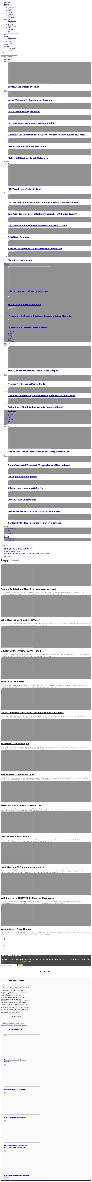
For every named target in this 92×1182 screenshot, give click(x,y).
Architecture (12, 48)
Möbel (6, 5)
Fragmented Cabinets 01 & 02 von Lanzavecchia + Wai (28, 589)
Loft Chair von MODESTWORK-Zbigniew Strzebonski (27, 898)
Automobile (12, 38)
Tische (10, 12)
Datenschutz (34, 1180)
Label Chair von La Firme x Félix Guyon (20, 620)
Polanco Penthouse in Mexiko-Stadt (26, 384)
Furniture (11, 50)
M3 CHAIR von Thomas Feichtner (17, 774)
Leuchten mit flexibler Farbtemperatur (28, 327)
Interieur (7, 19)
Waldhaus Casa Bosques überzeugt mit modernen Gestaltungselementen (46, 135)
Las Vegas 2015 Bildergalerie (22, 476)
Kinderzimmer (13, 33)
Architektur (8, 2)
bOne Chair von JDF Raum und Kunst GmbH (23, 867)
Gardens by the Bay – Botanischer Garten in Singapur (35, 523)
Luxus (6, 36)
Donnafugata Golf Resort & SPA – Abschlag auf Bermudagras (39, 465)
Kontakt (7, 556)
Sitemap (42, 1180)
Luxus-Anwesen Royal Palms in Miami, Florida (31, 123)
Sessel (10, 9)
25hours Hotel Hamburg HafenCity (25, 488)
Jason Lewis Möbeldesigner (15, 743)
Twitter (24, 1025)
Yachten (10, 43)
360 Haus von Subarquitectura (23, 87)
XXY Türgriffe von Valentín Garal (24, 189)
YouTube (4, 1025)
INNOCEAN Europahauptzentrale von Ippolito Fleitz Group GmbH (41, 395)
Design (6, 4)
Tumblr (10, 1025)
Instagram (17, 1025)
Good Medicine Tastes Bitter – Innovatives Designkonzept (37, 225)
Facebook (4, 1023)
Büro (9, 31)
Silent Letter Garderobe (20, 260)
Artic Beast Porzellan (18, 237)
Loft (9, 22)
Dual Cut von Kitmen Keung (15, 836)
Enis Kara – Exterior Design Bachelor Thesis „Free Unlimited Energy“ (42, 214)
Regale (10, 14)
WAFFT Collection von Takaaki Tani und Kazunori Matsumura (32, 712)
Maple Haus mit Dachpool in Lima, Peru (28, 146)
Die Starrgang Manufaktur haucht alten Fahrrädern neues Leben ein (43, 202)
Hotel (10, 28)
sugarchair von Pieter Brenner (16, 929)
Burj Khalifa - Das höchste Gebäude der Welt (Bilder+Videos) (39, 451)
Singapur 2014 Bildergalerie (22, 500)
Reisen (6, 34)
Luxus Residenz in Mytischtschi (24, 111)
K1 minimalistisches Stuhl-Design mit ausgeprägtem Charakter (40, 316)
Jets (9, 41)
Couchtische (12, 7)
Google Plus (13, 1023)
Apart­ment (12, 21)
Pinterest (21, 1023)
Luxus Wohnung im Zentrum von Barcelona (30, 100)
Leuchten (11, 17)
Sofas (10, 16)
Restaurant (11, 24)
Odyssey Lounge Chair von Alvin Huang (28, 291)
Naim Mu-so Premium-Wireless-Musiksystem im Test (35, 248)
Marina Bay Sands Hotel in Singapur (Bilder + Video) (34, 511)
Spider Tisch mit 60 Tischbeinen (24, 304)
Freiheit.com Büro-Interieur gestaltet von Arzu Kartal (35, 407)
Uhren (10, 39)
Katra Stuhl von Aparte (12, 681)
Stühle (10, 11)
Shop (6, 45)
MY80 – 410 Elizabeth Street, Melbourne (28, 158)
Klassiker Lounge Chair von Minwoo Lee (21, 805)
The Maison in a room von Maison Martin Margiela (33, 370)
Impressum (25, 1180)
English (6, 46)
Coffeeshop (12, 26)
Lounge (10, 29)
